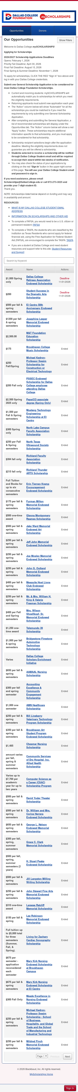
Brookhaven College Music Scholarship (38, 348)
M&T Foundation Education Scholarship (36, 336)
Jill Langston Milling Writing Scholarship (38, 880)
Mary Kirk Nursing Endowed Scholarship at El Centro (39, 985)
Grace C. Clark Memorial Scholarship (39, 843)
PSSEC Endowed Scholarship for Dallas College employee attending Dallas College (39, 385)
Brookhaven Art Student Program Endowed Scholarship (39, 733)
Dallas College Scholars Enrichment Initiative (38, 659)
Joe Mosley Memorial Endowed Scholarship (39, 557)
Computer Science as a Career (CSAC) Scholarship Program (38, 782)
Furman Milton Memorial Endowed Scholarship (37, 504)
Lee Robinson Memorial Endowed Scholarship (37, 919)
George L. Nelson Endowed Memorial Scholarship (37, 828)
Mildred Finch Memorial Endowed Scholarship (37, 1044)
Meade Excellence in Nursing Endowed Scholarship (38, 999)
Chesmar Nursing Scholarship (36, 745)
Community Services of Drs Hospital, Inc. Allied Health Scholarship (38, 761)
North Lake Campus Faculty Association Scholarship (37, 431)
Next (67, 1056)
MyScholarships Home (41, 1074)
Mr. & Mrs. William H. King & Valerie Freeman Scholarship (38, 599)
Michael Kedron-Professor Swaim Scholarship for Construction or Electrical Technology (39, 364)
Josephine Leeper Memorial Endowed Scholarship (37, 322)
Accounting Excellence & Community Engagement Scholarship (33, 691)
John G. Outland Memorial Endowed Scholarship (37, 571)
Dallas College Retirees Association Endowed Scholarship (39, 280)
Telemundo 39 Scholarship (34, 629)
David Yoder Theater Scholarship (38, 799)
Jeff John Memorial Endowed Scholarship (39, 543)
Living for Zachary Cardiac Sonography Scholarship (38, 940)
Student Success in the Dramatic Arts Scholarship (37, 294)
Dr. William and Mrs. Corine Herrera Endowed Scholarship (39, 814)
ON (40, 216)
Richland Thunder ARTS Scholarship (37, 471)
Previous (54, 1056)
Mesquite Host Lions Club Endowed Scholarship (38, 585)
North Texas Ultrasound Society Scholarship (37, 445)
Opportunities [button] (16, 30)
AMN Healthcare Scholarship (35, 706)
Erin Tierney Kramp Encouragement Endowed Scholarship (39, 487)
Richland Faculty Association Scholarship (36, 459)
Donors (42, 30)
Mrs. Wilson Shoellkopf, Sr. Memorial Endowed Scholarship (37, 615)
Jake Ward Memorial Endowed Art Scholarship (38, 529)
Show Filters (65, 40)
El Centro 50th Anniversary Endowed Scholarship (39, 308)
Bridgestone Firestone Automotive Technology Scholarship (39, 644)
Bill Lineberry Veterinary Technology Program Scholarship (39, 719)
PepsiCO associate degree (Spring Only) (38, 401)
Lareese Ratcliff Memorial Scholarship (39, 906)
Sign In (70, 1088)
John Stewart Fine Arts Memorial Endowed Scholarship (39, 894)
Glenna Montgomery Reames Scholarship (38, 517)
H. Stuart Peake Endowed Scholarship (39, 862)
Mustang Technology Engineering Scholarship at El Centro (38, 415)
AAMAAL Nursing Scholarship (36, 673)
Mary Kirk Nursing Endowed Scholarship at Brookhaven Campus (39, 966)
